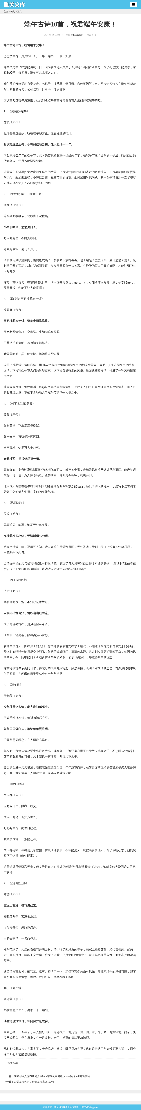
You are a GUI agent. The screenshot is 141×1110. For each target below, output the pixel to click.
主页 (6, 11)
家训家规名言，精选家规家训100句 (34, 1081)
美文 (12, 11)
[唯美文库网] (15, 8)
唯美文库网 (78, 34)
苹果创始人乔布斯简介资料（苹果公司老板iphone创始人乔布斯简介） (53, 1076)
